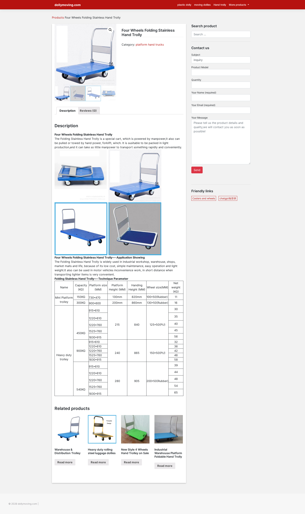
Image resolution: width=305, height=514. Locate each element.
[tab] (67, 110)
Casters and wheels (203, 198)
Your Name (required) (203, 92)
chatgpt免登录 (228, 198)
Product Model (199, 67)
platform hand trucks (150, 44)
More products (238, 4)
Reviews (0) (88, 110)
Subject (195, 54)
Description (67, 110)
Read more (65, 462)
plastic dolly (184, 4)
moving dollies (202, 4)
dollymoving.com (68, 5)
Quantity (196, 79)
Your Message (199, 117)
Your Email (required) (203, 105)
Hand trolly (220, 4)
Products (58, 17)
